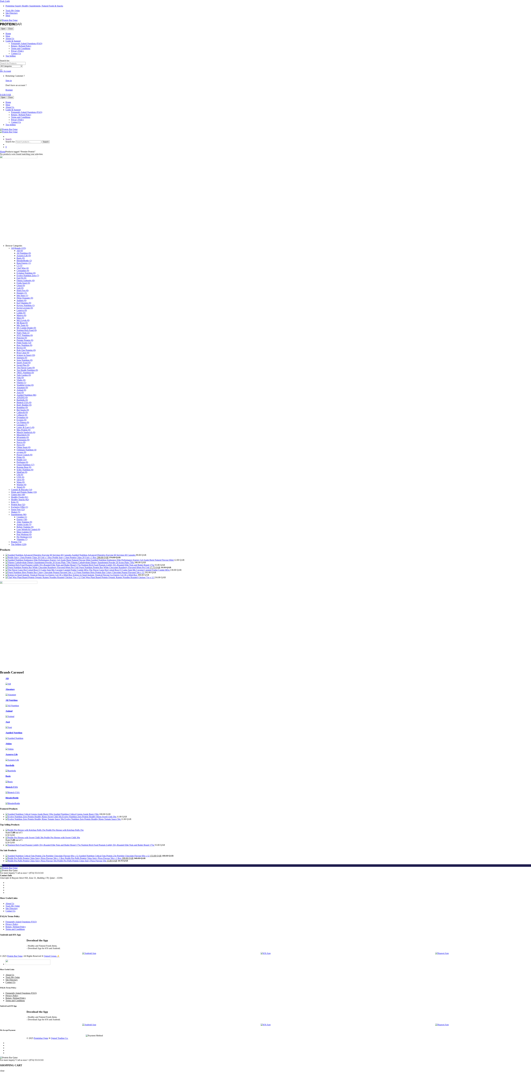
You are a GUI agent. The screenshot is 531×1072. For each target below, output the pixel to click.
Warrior (21, 484)
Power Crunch (24, 455)
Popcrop (22, 338)
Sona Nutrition (24, 360)
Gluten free (18, 494)
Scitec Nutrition (25, 470)
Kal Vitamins (24, 303)
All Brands (18, 248)
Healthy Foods (19, 497)
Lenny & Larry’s (25, 427)
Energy (22, 519)
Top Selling (11, 56)
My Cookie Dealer (26, 328)
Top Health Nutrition (27, 370)
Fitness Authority (26, 280)
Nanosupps (23, 440)
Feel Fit (21, 278)
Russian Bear (24, 467)
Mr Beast (22, 323)
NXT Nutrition (25, 335)
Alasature (22, 387)
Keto (14, 502)
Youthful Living (25, 385)
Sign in (9, 80)
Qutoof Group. (50, 956)
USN (20, 477)
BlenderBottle (24, 260)
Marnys (21, 315)
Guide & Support (13, 41)
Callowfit (22, 412)
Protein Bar (18, 504)
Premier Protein (25, 340)
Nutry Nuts (23, 333)
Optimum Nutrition (26, 450)
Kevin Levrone (25, 308)
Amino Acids (24, 524)
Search (8, 139)
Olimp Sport (23, 447)
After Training (24, 522)
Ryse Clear (23, 353)
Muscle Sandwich (26, 432)
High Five (22, 290)
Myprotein (23, 437)
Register (9, 90)
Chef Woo (23, 268)
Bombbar (22, 407)
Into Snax (22, 295)
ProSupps (22, 462)
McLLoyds (23, 320)
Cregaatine (23, 270)
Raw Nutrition (24, 345)
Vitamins (22, 539)
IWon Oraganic (25, 298)
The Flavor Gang (26, 367)
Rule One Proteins (26, 350)
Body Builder (24, 405)
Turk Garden (24, 375)
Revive (21, 348)
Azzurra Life (24, 255)
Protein (16, 542)
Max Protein (23, 430)
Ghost (21, 285)
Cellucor (22, 415)
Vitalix (21, 380)
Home (8, 33)
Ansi (20, 392)
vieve (20, 479)
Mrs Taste (22, 325)
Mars (20, 318)
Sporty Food (24, 362)
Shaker (15, 512)
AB (20, 250)
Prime (21, 457)
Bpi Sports (23, 410)
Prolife (22, 460)
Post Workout (24, 534)
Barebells (22, 400)
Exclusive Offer (19, 507)
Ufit (20, 474)
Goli (20, 288)
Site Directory (12, 13)
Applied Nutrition (26, 395)
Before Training (25, 527)
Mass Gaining (24, 532)
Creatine (22, 517)
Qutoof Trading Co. (59, 1038)
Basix (21, 258)
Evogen (21, 420)
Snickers (22, 358)
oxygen (21, 452)
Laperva (22, 310)
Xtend (21, 487)
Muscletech (23, 435)
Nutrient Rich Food (27, 330)
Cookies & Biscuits (21, 489)
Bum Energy (24, 263)
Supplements (18, 514)
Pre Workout (24, 537)
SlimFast (22, 472)
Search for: (5, 60)
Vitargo (21, 382)
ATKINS (22, 397)
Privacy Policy (17, 51)
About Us (10, 38)
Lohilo (21, 313)
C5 (19, 265)
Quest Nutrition (25, 465)
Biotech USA (24, 402)
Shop (8, 15)
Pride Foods (24, 343)
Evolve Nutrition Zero (28, 275)
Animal (21, 390)
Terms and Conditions (20, 48)
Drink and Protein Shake (24, 492)
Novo (21, 445)
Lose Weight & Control (28, 529)
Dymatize (22, 417)
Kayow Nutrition (26, 305)
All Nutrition (24, 253)
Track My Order (13, 10)
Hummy (22, 293)
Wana (21, 482)
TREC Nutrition (25, 372)
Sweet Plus (23, 365)
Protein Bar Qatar (14, 956)
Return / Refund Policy (21, 46)
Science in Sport (26, 355)
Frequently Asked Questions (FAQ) (26, 43)
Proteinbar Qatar (41, 1038)
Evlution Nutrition (26, 273)
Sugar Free (18, 509)
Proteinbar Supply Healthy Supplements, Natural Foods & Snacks (34, 6)
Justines (21, 300)
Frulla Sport (23, 283)
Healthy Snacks (20, 499)
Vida (20, 377)
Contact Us (16, 53)
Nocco (21, 442)
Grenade (22, 425)
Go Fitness (23, 422)
